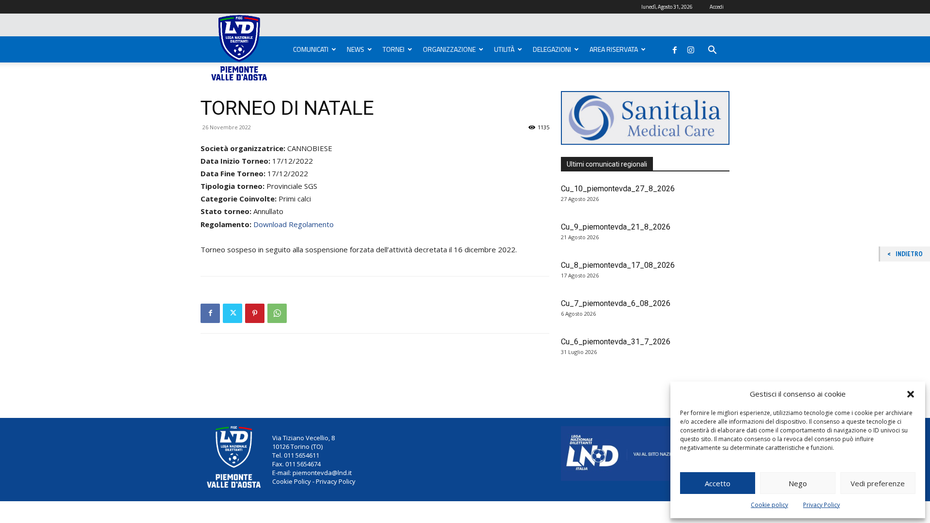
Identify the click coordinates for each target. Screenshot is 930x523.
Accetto (717, 483)
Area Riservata (613, 49)
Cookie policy (769, 505)
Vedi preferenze (878, 483)
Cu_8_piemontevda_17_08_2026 (618, 265)
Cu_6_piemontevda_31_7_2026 (615, 341)
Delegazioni (552, 49)
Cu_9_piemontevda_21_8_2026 (615, 226)
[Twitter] (232, 313)
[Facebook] (674, 48)
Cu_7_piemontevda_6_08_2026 (615, 303)
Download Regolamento (293, 224)
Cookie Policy (291, 481)
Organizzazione (449, 49)
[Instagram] (690, 48)
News (355, 49)
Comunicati (310, 49)
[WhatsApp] (277, 313)
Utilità (504, 49)
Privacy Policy (821, 505)
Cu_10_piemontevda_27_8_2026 (618, 188)
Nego (798, 483)
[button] (910, 394)
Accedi (717, 7)
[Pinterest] (254, 313)
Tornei (393, 49)
